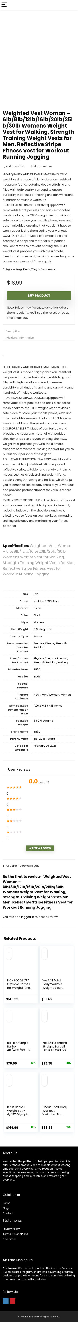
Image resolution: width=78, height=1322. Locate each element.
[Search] (72, 5)
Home (6, 1203)
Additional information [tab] (20, 337)
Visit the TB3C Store (46, 601)
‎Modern (39, 622)
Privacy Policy (11, 1229)
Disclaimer (9, 1239)
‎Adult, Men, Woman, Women (52, 695)
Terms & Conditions (15, 1234)
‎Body (37, 676)
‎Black (37, 615)
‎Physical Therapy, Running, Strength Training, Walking (51, 660)
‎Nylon (37, 608)
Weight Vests (23, 269)
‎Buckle (38, 636)
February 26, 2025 (45, 746)
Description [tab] (13, 331)
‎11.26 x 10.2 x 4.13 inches (48, 705)
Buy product (39, 295)
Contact (8, 1213)
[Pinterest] (12, 1301)
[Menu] (4, 5)
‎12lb (36, 594)
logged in (28, 917)
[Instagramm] (6, 1301)
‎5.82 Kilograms (43, 720)
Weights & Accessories (44, 269)
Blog (5, 1208)
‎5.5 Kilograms (43, 629)
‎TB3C (37, 669)
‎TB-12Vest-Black (44, 739)
